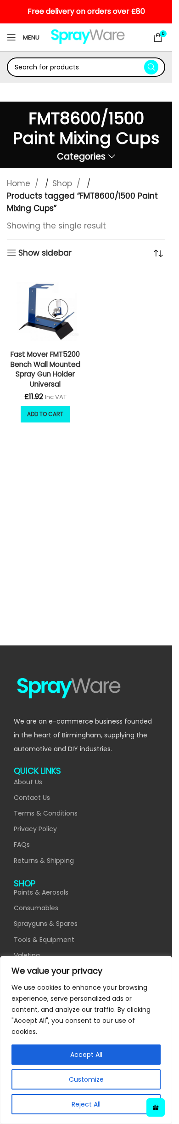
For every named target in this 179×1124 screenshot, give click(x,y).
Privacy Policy (35, 828)
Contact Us (32, 797)
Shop (63, 183)
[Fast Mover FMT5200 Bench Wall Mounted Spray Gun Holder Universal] (45, 308)
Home (20, 183)
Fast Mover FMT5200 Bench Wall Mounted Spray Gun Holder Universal (45, 368)
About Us (28, 782)
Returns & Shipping (44, 860)
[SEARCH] (151, 67)
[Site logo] (88, 36)
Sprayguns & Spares (46, 923)
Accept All (86, 1054)
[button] (45, 414)
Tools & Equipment (44, 939)
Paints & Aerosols (41, 892)
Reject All (86, 1104)
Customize (86, 1079)
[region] (86, 1040)
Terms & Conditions (46, 813)
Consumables (36, 908)
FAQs (22, 844)
